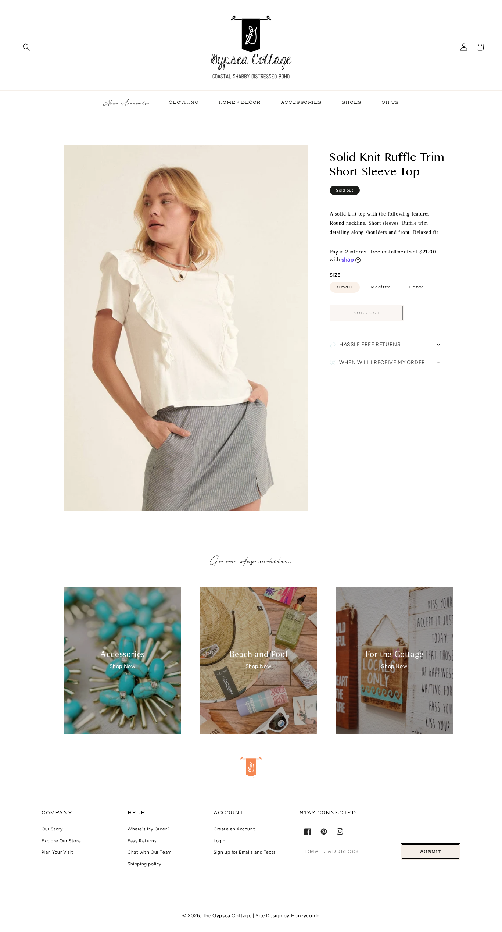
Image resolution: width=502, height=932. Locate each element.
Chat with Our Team (150, 852)
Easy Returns (142, 840)
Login (220, 840)
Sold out (366, 312)
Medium (381, 287)
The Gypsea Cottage (228, 915)
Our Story (52, 829)
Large (416, 287)
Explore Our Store (61, 840)
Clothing (183, 102)
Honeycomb (305, 915)
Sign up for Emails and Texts (245, 852)
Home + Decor (240, 102)
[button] (26, 47)
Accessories (301, 102)
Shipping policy (144, 864)
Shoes (352, 102)
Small (344, 287)
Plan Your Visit (57, 852)
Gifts (390, 102)
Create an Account (234, 829)
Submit (430, 851)
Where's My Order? (148, 829)
